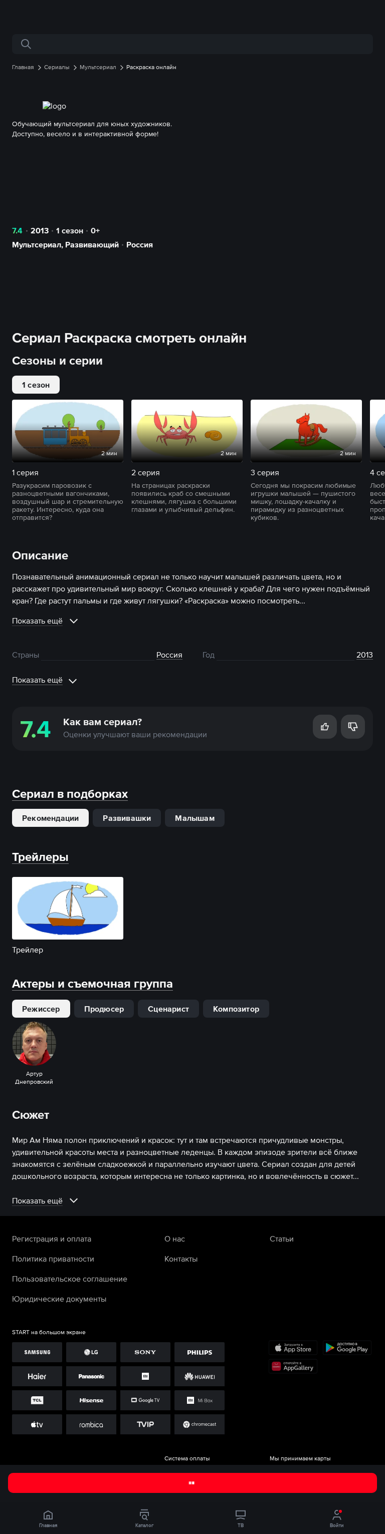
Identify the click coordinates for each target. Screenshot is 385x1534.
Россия (139, 244)
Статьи (282, 1238)
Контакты (181, 1258)
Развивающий (92, 244)
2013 (40, 230)
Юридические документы (59, 1298)
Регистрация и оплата (51, 1238)
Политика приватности (53, 1258)
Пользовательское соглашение (69, 1278)
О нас (174, 1238)
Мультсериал (36, 244)
